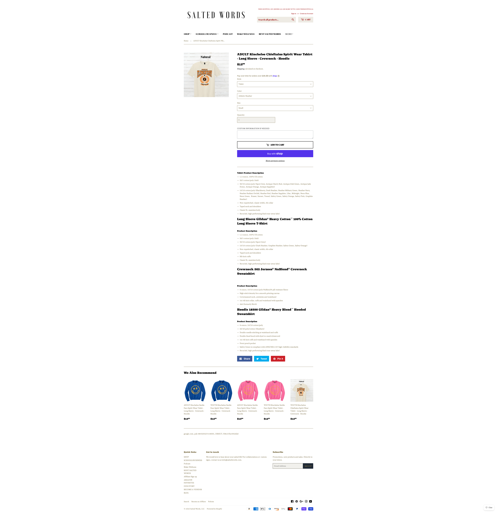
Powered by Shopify (214, 509)
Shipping (240, 69)
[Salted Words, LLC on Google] (301, 502)
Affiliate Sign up (190, 477)
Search (186, 502)
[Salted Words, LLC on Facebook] (292, 502)
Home (186, 41)
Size (238, 103)
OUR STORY (189, 486)
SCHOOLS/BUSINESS (206, 34)
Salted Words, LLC (197, 509)
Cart (308, 19)
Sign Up (308, 466)
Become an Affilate (198, 502)
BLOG (186, 493)
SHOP (187, 34)
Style (239, 79)
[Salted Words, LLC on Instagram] (306, 502)
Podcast (228, 34)
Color (239, 91)
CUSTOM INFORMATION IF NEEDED (253, 128)
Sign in (293, 13)
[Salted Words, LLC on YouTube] (310, 502)
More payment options (275, 161)
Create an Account (306, 13)
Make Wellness (246, 34)
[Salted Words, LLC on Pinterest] (296, 502)
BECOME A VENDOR (193, 489)
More (288, 34)
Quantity (240, 115)
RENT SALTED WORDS (270, 34)
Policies (211, 502)
